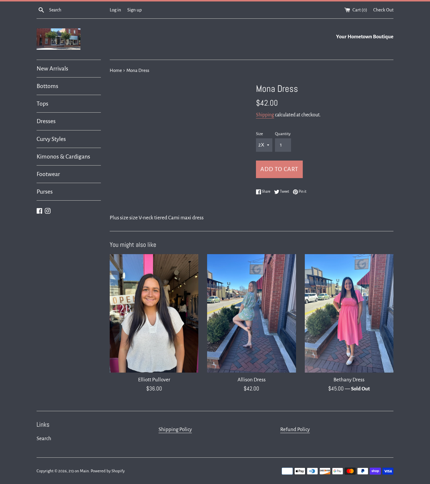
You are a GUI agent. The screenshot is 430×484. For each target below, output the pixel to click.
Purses (45, 191)
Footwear (48, 174)
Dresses (46, 121)
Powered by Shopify (108, 471)
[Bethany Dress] (349, 313)
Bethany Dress (348, 380)
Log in (115, 9)
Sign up (134, 9)
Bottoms (47, 86)
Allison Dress (252, 380)
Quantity (282, 134)
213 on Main (78, 471)
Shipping (265, 115)
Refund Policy (295, 429)
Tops (42, 103)
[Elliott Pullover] (154, 313)
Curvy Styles (51, 139)
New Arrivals (52, 68)
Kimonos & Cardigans (63, 156)
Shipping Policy (175, 429)
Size (259, 134)
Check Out (383, 9)
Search (44, 438)
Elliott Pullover (154, 380)
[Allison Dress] (251, 313)
